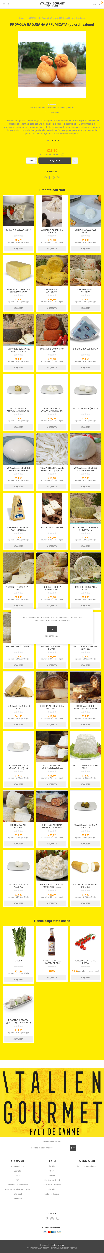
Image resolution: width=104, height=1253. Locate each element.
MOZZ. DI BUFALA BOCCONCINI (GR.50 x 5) (52, 409)
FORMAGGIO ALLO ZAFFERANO (52, 290)
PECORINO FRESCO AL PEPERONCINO (52, 588)
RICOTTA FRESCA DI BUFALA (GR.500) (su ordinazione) (18, 768)
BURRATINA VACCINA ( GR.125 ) (85, 231)
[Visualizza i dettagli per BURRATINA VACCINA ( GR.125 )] (85, 211)
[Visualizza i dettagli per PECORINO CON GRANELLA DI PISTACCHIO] (85, 508)
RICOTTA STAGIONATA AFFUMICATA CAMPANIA (52, 826)
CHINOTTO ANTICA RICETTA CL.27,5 (52, 962)
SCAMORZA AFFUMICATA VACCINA (85, 826)
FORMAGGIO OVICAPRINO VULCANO (52, 350)
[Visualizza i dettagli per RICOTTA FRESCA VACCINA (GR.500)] (85, 746)
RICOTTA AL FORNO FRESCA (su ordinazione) (85, 707)
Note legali (17, 1194)
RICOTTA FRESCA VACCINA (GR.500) (85, 766)
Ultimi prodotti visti (52, 1180)
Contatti (17, 1171)
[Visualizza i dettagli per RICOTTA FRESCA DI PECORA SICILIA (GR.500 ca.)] (52, 746)
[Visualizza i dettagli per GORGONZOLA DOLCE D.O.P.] (85, 330)
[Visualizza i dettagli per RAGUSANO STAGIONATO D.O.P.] (18, 687)
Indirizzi (52, 1175)
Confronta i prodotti (52, 1185)
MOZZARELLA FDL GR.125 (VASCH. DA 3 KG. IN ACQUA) (18, 470)
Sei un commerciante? (87, 1166)
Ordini (51, 1171)
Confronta (54, 112)
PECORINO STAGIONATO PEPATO (52, 647)
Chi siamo (17, 1198)
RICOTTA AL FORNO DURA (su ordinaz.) (52, 707)
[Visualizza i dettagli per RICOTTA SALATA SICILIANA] (18, 806)
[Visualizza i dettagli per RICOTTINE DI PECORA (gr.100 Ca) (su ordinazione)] (18, 1001)
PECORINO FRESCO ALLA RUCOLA (85, 588)
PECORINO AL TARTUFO (52, 527)
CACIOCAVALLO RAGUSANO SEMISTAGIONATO (18, 290)
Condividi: (52, 171)
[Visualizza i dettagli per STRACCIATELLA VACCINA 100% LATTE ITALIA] (52, 865)
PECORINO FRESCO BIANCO (18, 646)
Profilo (52, 1166)
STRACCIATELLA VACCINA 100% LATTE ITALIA (52, 885)
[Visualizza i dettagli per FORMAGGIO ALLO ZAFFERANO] (52, 270)
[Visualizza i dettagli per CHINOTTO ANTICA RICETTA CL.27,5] (52, 942)
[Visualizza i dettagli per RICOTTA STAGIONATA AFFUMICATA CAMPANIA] (52, 806)
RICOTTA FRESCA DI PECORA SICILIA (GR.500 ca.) (52, 768)
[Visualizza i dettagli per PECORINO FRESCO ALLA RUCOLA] (85, 568)
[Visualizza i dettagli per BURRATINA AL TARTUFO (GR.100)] (52, 211)
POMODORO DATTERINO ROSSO (85, 962)
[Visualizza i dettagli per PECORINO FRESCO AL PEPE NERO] (18, 568)
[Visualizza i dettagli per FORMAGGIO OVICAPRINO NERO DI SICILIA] (18, 330)
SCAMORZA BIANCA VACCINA (18, 885)
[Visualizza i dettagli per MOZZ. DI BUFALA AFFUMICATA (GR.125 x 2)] (18, 389)
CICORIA (18, 961)
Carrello (51, 1189)
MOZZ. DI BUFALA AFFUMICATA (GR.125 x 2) (18, 409)
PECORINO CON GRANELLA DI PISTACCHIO (85, 528)
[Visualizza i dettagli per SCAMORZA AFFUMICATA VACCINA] (85, 806)
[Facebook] (47, 1219)
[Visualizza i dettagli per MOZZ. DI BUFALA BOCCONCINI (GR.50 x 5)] (52, 389)
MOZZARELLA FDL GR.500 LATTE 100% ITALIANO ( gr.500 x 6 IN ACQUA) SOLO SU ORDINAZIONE (85, 472)
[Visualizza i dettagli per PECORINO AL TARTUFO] (52, 508)
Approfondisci (52, 636)
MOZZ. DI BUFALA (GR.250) (85, 408)
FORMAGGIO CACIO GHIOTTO (85, 290)
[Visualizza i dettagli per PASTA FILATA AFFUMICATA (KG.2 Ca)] (85, 865)
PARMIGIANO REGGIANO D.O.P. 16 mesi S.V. (18, 528)
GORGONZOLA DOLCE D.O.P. (85, 349)
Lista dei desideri (52, 1194)
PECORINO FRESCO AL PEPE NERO (18, 588)
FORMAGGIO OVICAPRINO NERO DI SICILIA (18, 350)
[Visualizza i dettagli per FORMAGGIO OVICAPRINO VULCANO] (52, 330)
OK (52, 629)
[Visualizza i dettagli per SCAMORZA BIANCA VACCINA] (18, 865)
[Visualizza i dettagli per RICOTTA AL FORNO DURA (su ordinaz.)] (52, 687)
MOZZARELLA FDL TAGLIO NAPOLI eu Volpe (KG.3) (52, 469)
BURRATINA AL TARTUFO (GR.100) (52, 231)
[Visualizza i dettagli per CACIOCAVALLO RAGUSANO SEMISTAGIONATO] (18, 270)
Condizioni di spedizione (17, 1185)
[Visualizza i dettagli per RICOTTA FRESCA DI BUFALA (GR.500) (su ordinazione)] (18, 746)
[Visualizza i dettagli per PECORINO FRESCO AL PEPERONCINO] (52, 568)
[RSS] (57, 1219)
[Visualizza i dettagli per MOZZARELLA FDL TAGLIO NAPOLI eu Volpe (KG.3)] (52, 449)
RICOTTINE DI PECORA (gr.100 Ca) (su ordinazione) (18, 1021)
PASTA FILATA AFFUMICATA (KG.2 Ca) (85, 885)
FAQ (17, 1180)
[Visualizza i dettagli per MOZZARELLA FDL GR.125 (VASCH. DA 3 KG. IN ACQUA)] (18, 449)
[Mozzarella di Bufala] (85, 389)
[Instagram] (52, 1219)
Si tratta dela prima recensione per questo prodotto (52, 107)
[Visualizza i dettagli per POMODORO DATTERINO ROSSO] (85, 942)
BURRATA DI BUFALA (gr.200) (18, 230)
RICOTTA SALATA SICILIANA (18, 826)
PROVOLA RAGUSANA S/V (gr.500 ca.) (85, 647)
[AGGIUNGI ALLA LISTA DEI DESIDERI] (75, 160)
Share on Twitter (45, 177)
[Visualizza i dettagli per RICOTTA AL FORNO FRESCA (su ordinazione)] (85, 687)
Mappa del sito (17, 1166)
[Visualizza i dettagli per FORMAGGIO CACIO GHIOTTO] (85, 270)
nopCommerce (57, 1245)
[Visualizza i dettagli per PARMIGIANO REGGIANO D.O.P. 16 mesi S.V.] (18, 508)
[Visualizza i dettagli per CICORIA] (18, 942)
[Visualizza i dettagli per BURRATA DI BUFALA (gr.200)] (18, 211)
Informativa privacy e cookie (17, 1189)
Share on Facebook (49, 177)
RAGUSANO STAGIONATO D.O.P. (18, 707)
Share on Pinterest (54, 177)
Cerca (17, 1175)
